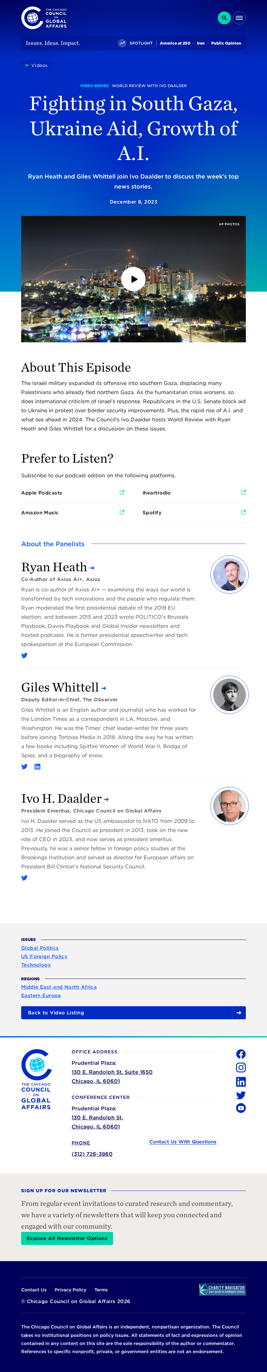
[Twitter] (24, 655)
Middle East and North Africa (59, 987)
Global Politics (40, 948)
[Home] (28, 65)
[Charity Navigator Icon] (222, 1290)
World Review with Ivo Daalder (149, 85)
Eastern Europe (41, 995)
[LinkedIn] (37, 766)
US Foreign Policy (44, 956)
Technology (36, 965)
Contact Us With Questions (183, 1142)
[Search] (224, 17)
